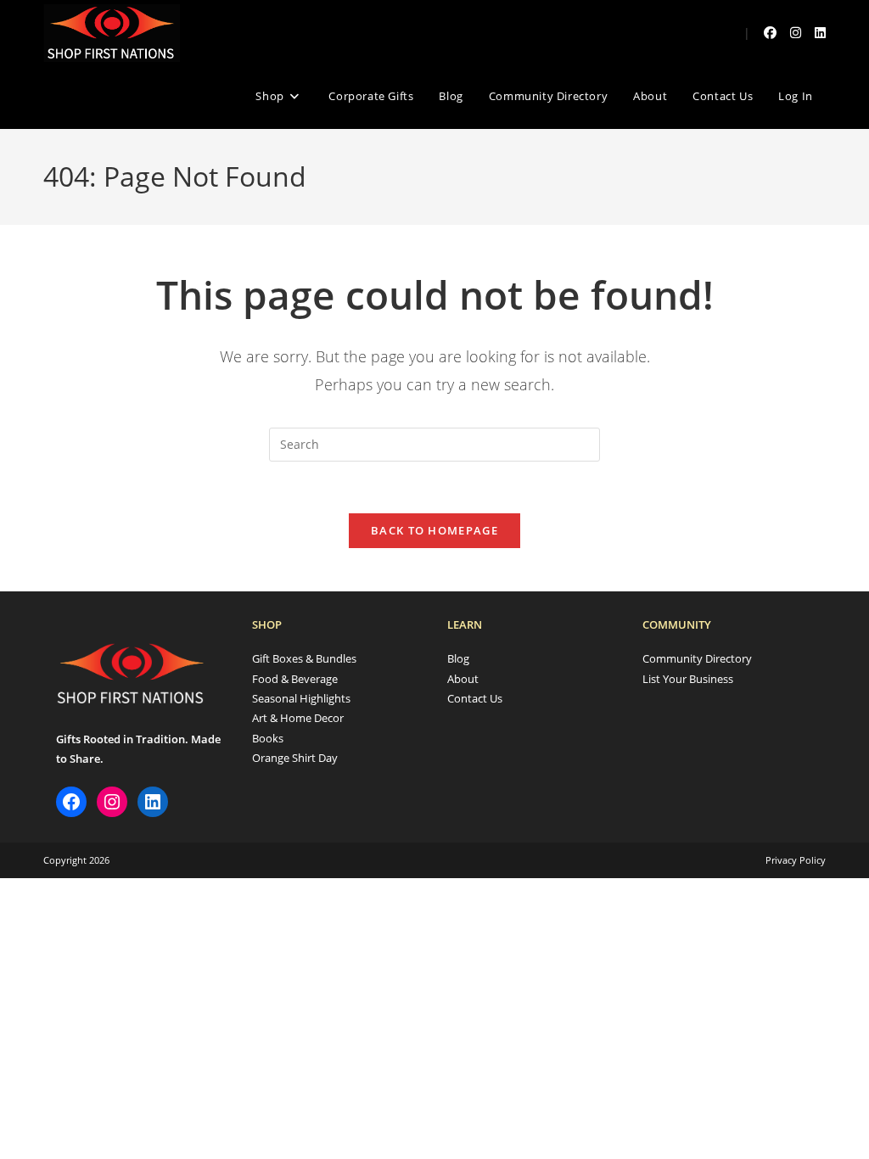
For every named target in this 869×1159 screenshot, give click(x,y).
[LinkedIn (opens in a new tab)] (820, 32)
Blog (458, 658)
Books (267, 738)
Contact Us (474, 698)
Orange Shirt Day (295, 757)
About (463, 678)
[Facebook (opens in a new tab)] (770, 32)
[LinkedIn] (152, 802)
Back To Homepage (434, 530)
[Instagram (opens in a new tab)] (795, 32)
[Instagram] (112, 802)
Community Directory (697, 658)
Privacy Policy (795, 860)
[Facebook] (71, 802)
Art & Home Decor (298, 717)
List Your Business (687, 678)
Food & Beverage (295, 678)
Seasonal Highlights (301, 698)
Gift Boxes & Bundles (304, 658)
